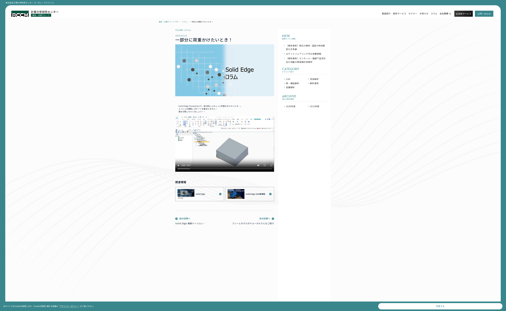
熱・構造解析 (292, 83)
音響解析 (290, 87)
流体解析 (314, 79)
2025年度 (314, 106)
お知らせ (424, 13)
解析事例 (314, 83)
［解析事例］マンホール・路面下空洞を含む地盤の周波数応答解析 (306, 60)
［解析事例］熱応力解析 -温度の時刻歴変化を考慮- (305, 47)
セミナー (412, 13)
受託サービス (399, 13)
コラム (434, 13)
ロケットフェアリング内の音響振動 (303, 53)
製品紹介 (386, 13)
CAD (288, 79)
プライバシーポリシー (69, 306)
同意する (440, 306)
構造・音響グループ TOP (169, 22)
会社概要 (444, 13)
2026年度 (291, 106)
